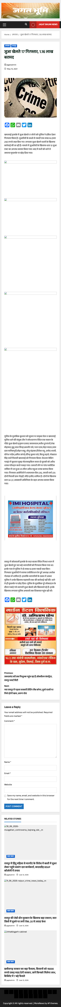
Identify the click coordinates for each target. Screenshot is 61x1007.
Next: (28, 690)
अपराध (7, 45)
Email (7, 774)
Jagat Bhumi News (48, 25)
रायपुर (14, 45)
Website (8, 785)
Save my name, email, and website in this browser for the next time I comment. (30, 797)
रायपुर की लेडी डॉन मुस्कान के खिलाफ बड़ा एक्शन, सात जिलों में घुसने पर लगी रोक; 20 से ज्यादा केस (30, 920)
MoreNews (39, 1004)
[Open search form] (26, 25)
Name (7, 762)
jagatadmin (11, 65)
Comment (9, 721)
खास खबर (10, 856)
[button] (4, 25)
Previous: (28, 677)
